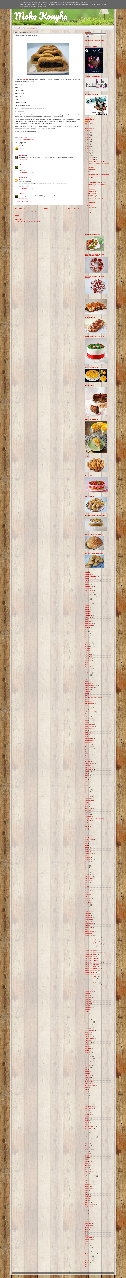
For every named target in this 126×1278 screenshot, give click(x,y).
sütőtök (87, 1143)
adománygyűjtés (89, 574)
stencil (87, 1135)
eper (86, 705)
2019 (88, 132)
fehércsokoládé (89, 728)
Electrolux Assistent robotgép (93, 697)
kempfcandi (22, 177)
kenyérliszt (88, 814)
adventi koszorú (89, 578)
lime (86, 888)
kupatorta (87, 861)
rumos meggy (89, 1106)
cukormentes (88, 654)
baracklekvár (88, 615)
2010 (88, 153)
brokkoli (87, 633)
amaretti (87, 584)
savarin (87, 1116)
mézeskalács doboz (90, 946)
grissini (87, 759)
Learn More (96, 4)
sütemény (88, 1139)
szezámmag (88, 1149)
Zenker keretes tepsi (90, 1254)
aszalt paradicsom (90, 597)
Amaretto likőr (89, 586)
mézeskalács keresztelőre (92, 960)
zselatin (87, 1262)
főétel (86, 734)
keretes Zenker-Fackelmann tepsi (94, 818)
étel (86, 709)
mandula (87, 913)
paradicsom (88, 1052)
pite (86, 1069)
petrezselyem (89, 1061)
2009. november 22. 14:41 (26, 172)
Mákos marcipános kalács (95, 180)
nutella (87, 1028)
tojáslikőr (87, 1184)
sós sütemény (89, 1128)
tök (86, 1192)
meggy (87, 925)
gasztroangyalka (89, 740)
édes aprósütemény (90, 685)
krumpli (87, 851)
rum (86, 1104)
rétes (86, 1089)
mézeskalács (88, 935)
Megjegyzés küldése (22, 201)
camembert (88, 642)
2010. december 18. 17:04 (26, 198)
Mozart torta (88, 1007)
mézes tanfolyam (90, 933)
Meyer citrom (88, 927)
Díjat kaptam (91, 169)
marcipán (87, 915)
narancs (87, 1017)
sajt (86, 1110)
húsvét (87, 777)
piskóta (87, 1067)
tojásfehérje (88, 1182)
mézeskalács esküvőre (91, 948)
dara (86, 670)
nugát (86, 1026)
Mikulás (87, 995)
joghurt (87, 783)
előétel (87, 701)
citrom (87, 646)
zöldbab (87, 1258)
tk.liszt (87, 1178)
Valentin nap (88, 1225)
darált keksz (88, 673)
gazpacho (88, 742)
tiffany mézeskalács (90, 1176)
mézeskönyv (88, 989)
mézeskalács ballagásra (91, 942)
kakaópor (87, 790)
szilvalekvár (32, 139)
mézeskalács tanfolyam (91, 976)
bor (86, 629)
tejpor (86, 1167)
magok (87, 902)
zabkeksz (87, 1243)
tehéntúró (88, 1157)
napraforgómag (89, 1015)
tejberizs (87, 1161)
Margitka (25, 79)
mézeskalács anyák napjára (92, 939)
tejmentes (88, 1165)
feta (86, 730)
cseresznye (88, 658)
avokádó (87, 599)
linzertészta (88, 894)
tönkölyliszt (88, 1198)
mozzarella (88, 1009)
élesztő (87, 699)
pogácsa (87, 1071)
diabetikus (88, 677)
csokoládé (88, 666)
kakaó (87, 787)
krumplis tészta (89, 853)
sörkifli (87, 1130)
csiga (86, 662)
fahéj (86, 720)
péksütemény (89, 1059)
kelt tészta (88, 810)
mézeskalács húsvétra (91, 954)
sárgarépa (88, 1114)
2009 (88, 155)
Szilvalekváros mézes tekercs (96, 177)
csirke (86, 664)
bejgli (86, 619)
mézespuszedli (89, 991)
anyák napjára (89, 592)
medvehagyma (89, 923)
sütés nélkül (88, 1141)
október (91, 205)
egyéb (87, 693)
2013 (88, 146)
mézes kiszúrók (89, 931)
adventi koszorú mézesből (92, 580)
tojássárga (88, 1186)
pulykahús (88, 1075)
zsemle (87, 1264)
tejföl (86, 1163)
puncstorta (88, 1077)
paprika (87, 1050)
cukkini (87, 650)
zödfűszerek (88, 1256)
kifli (86, 822)
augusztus (91, 210)
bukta (86, 638)
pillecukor (87, 1063)
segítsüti (87, 1118)
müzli (86, 1013)
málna (87, 909)
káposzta (87, 794)
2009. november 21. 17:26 (26, 150)
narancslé (88, 1019)
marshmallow (88, 917)
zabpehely (88, 1247)
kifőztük (87, 824)
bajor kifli (87, 609)
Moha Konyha (40, 15)
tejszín (87, 1169)
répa (86, 1087)
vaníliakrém (88, 1229)
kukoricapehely (89, 859)
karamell (87, 798)
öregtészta (88, 1042)
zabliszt (87, 1245)
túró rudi (87, 1202)
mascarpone (88, 919)
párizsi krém (88, 1056)
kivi (86, 829)
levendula (88, 880)
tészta (87, 1174)
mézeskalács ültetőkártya (92, 983)
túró (86, 1200)
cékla (86, 644)
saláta (87, 1112)
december (91, 157)
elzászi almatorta (89, 703)
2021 (88, 130)
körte (86, 845)
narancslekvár (89, 1022)
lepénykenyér (89, 876)
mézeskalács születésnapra (92, 974)
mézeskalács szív (90, 972)
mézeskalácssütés (90, 987)
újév (86, 1211)
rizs (86, 1098)
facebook (87, 714)
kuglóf (87, 855)
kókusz (87, 831)
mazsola (87, 921)
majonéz (87, 905)
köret (86, 843)
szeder (87, 1147)
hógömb (87, 771)
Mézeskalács (91, 189)
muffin (87, 1011)
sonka (87, 1124)
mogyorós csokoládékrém (92, 1001)
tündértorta (88, 1206)
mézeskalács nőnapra (91, 966)
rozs (86, 1100)
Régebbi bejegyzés (74, 208)
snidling (87, 1122)
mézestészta (25, 139)
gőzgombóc (88, 753)
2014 (88, 144)
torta (86, 1190)
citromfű (87, 648)
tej (86, 1159)
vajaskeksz (88, 1221)
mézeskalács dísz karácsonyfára (94, 944)
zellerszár (88, 1252)
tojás (86, 1180)
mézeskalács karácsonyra (92, 958)
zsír (86, 1266)
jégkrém (87, 781)
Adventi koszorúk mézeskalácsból (97, 184)
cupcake (87, 656)
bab (86, 601)
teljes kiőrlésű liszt (90, 1171)
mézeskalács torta (90, 981)
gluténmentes (89, 749)
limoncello (88, 890)
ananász (87, 588)
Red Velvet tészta (90, 1085)
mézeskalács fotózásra (91, 950)
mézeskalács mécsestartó (92, 964)
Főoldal (17, 28)
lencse (87, 872)
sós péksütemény (90, 1126)
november (91, 159)
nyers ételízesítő (89, 1030)
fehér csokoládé (89, 724)
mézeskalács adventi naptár (92, 937)
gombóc (87, 751)
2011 (88, 150)
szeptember (92, 207)
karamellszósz (89, 800)
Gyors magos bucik (93, 186)
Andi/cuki (21, 155)
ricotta (87, 1093)
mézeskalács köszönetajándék (93, 962)
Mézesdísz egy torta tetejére (96, 161)
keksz (86, 806)
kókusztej (87, 835)
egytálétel (88, 695)
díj (86, 679)
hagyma (87, 765)
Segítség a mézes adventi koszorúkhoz (98, 182)
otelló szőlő (88, 1040)
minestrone (88, 997)
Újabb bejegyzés (21, 208)
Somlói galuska (92, 191)
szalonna (87, 1145)
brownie (87, 636)
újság (86, 1217)
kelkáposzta (88, 808)
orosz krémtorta (89, 1038)
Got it (104, 4)
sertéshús (88, 1120)
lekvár (87, 868)
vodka (87, 1235)
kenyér (87, 812)
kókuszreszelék (89, 833)
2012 (88, 148)
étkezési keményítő (90, 712)
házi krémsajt (88, 767)
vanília (87, 1227)
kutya (86, 863)
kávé (86, 804)
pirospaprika (88, 1065)
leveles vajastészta (90, 878)
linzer (86, 892)
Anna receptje (89, 590)
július (90, 212)
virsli (86, 1233)
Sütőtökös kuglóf (92, 196)
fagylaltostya (88, 718)
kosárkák (87, 841)
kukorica (87, 857)
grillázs (87, 757)
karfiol (87, 802)
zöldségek (88, 1260)
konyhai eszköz (89, 839)
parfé (86, 1054)
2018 (88, 135)
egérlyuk (87, 691)
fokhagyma (88, 732)
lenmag (87, 874)
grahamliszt (88, 755)
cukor (86, 652)
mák (86, 907)
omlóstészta (88, 1036)
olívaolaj (87, 1032)
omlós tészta (88, 1034)
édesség (87, 689)
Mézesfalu (91, 167)
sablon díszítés (89, 1108)
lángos (87, 866)
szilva (86, 1151)
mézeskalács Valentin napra (92, 985)
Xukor (86, 1241)
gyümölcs (87, 761)
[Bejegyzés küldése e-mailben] (26, 137)
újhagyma (88, 1213)
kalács (87, 792)
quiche (87, 1079)
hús (86, 773)
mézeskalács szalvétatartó (92, 970)
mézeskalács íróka (90, 956)
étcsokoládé (88, 707)
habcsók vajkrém (89, 763)
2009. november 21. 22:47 (26, 159)
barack (87, 613)
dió (20, 139)
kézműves (88, 820)
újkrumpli (87, 1215)
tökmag (87, 1194)
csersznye (88, 660)
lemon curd (88, 870)
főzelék (87, 736)
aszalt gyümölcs (89, 594)
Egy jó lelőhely (92, 193)
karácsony (88, 796)
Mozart (87, 1005)
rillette (87, 1095)
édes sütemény (89, 687)
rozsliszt (87, 1102)
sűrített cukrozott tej (90, 1137)
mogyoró (87, 999)
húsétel (87, 775)
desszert (87, 675)
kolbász (87, 837)
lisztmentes (88, 898)
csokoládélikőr (89, 668)
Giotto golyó (88, 746)
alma (86, 582)
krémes (87, 847)
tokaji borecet (89, 1188)
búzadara (87, 640)
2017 (88, 137)
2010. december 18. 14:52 (26, 188)
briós (86, 631)
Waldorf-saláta (89, 1239)
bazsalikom (88, 617)
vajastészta (88, 1223)
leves (86, 882)
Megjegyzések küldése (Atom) (30, 211)
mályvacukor (88, 911)
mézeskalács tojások (91, 978)
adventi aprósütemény (91, 576)
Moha (20, 164)
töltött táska (88, 1196)
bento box (88, 621)
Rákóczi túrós (89, 1081)
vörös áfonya (88, 1237)
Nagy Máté (90, 123)
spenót (87, 1132)
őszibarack (88, 1044)
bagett (87, 607)
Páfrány (87, 1046)
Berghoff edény (89, 625)
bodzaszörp (88, 627)
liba (86, 884)
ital (86, 779)
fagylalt (87, 716)
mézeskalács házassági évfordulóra (95, 952)
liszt (86, 896)
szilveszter (88, 1155)
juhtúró (87, 785)
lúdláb (87, 900)
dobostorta (88, 683)
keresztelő (88, 816)
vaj (86, 1219)
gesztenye (88, 744)
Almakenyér (91, 200)
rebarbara (88, 1083)
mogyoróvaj (88, 1003)
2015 (88, 141)
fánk (86, 722)
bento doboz (88, 623)
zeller (86, 1249)
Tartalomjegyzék (30, 28)
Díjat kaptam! (91, 202)
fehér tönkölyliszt (89, 726)
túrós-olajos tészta (90, 1204)
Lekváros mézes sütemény (95, 198)
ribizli (86, 1091)
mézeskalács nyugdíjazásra (92, 968)
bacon (87, 605)
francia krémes (89, 738)
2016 (88, 139)
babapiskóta (88, 603)
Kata (20, 145)
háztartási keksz (89, 769)
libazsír (87, 886)
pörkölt (87, 1073)
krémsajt (87, 849)
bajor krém (88, 611)
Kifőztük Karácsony (90, 826)
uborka (87, 1208)
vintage (87, 1231)
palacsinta (88, 1048)
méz (86, 929)
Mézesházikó (91, 171)
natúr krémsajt (89, 1024)
